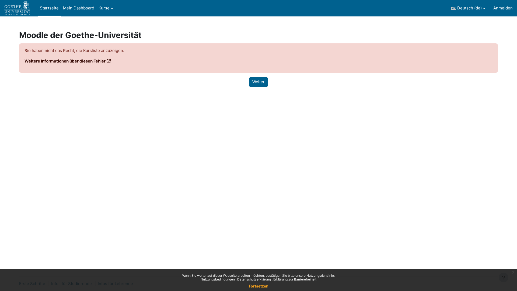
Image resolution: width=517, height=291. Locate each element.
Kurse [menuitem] (104, 8)
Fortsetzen (258, 286)
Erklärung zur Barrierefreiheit (294, 279)
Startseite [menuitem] (49, 8)
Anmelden (503, 8)
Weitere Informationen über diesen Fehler (65, 61)
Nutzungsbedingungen (218, 279)
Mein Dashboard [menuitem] (78, 8)
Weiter (258, 81)
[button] (468, 8)
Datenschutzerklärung (254, 279)
